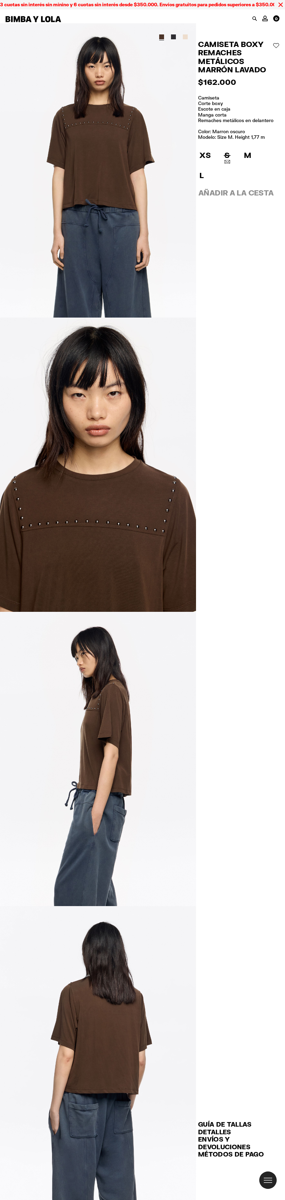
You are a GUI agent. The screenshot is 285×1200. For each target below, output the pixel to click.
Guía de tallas (225, 1124)
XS (205, 155)
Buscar (254, 18)
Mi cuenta (265, 18)
